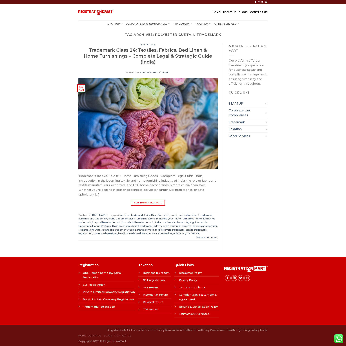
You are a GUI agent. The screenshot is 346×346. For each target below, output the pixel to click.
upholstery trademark (186, 233)
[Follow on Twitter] (262, 2)
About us (229, 12)
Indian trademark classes (170, 222)
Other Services (225, 24)
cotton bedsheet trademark (195, 215)
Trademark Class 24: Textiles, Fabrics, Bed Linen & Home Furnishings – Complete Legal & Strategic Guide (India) (148, 56)
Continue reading (148, 202)
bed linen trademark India (134, 215)
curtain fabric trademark (92, 218)
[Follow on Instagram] (259, 2)
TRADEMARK (148, 44)
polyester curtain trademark (200, 226)
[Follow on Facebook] (255, 2)
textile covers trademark (170, 229)
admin (166, 72)
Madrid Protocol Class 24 (107, 226)
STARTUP (113, 24)
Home (216, 12)
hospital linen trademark (106, 222)
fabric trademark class (121, 218)
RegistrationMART (89, 229)
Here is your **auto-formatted (176, 218)
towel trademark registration (110, 233)
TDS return (150, 309)
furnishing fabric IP (147, 218)
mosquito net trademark (137, 226)
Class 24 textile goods (164, 215)
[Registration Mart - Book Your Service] (95, 12)
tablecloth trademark (141, 229)
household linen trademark (138, 222)
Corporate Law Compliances (146, 24)
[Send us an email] (266, 2)
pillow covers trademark (168, 226)
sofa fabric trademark (114, 229)
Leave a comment (207, 237)
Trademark (181, 24)
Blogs (243, 12)
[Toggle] (266, 104)
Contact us (259, 12)
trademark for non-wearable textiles (150, 233)
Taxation (202, 24)
